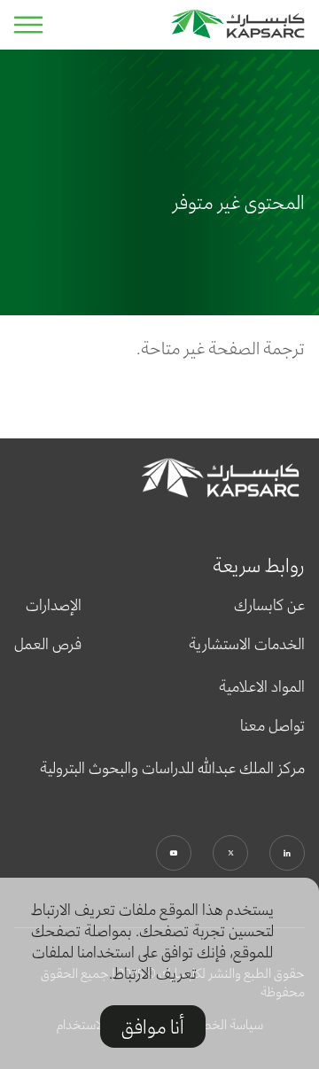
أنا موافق (152, 1026)
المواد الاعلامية (262, 686)
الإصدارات (54, 605)
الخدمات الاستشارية (247, 644)
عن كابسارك (269, 605)
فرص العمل (48, 644)
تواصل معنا (272, 725)
